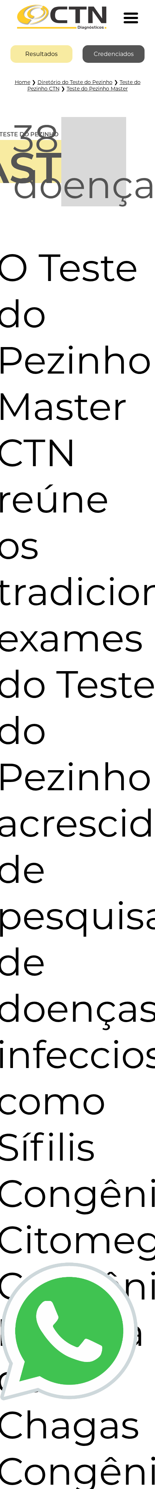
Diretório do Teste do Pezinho (74, 82)
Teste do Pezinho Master (97, 88)
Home (22, 82)
